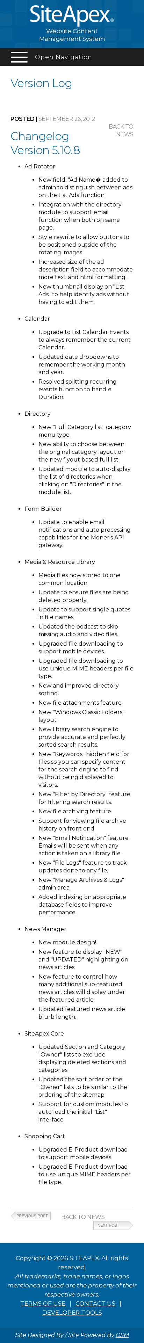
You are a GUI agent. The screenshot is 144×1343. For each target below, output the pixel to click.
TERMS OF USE (42, 1303)
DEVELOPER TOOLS (72, 1312)
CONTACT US (95, 1303)
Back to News (83, 1217)
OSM (122, 1335)
